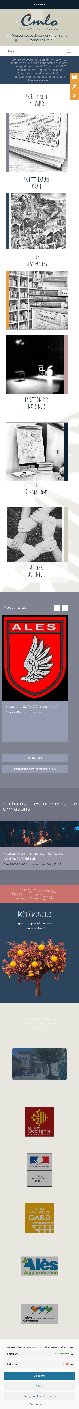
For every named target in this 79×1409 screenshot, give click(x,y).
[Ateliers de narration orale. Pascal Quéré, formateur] (39, 834)
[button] (65, 608)
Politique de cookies (39, 1404)
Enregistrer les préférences (39, 1396)
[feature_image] (35, 657)
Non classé (36, 711)
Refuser (39, 1386)
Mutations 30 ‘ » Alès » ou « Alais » (33, 707)
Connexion (39, 4)
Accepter (39, 1375)
